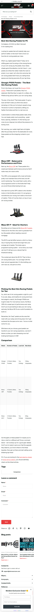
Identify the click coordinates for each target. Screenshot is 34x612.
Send (6, 522)
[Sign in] (29, 6)
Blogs (10, 16)
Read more (4, 560)
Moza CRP (12, 166)
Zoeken (31, 12)
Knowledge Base (18, 16)
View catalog (2, 5)
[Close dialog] (31, 589)
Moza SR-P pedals (26, 228)
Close (17, 575)
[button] (2, 1)
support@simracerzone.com (12, 571)
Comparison (17, 472)
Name (3, 482)
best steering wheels (25, 457)
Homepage (4, 16)
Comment (5, 501)
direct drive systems (9, 459)
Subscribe (17, 606)
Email (3, 491)
